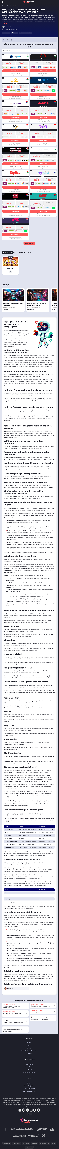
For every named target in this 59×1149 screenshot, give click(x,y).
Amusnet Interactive (29, 1072)
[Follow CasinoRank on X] (27, 1110)
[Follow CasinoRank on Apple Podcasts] (38, 1110)
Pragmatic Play (29, 1064)
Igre (29, 1045)
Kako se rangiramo (29, 1088)
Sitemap (29, 1053)
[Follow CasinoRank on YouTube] (31, 1110)
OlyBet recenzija (15, 189)
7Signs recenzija (43, 143)
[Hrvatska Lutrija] (22, 1129)
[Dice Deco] (10, 265)
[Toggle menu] (2, 2)
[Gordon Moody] (42, 1129)
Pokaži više (28, 243)
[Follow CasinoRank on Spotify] (34, 1110)
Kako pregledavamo (29, 1091)
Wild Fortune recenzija (15, 237)
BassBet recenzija (15, 73)
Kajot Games (29, 1067)
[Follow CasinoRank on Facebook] (20, 1110)
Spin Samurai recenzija (15, 166)
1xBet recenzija (43, 96)
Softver (29, 1048)
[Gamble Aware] (26, 1135)
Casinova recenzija (43, 166)
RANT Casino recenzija (43, 214)
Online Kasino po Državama (29, 1051)
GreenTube (29, 1070)
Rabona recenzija (15, 214)
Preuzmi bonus (15, 70)
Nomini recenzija (43, 189)
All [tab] (30, 252)
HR (28, 1114)
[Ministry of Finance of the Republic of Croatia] (6, 1129)
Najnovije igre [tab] (21, 252)
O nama (29, 1083)
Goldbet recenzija (15, 143)
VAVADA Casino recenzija (43, 120)
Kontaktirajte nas (29, 1086)
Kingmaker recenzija (15, 120)
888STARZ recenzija (43, 73)
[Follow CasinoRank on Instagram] (23, 1110)
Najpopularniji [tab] (9, 252)
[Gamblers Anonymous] (52, 1129)
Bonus (29, 1042)
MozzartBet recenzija (15, 96)
